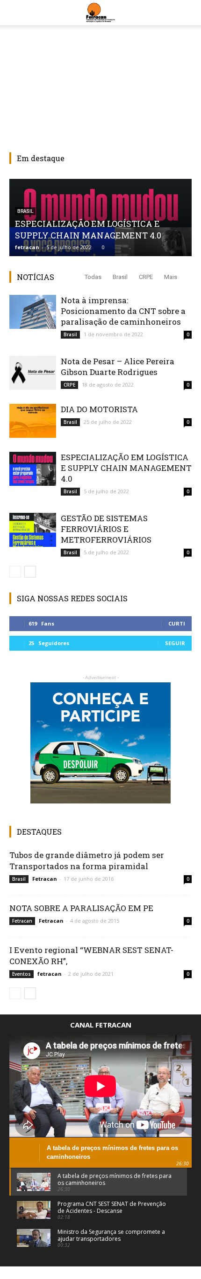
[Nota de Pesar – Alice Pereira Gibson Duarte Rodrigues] (32, 373)
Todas (93, 276)
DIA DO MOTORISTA (99, 409)
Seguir (175, 643)
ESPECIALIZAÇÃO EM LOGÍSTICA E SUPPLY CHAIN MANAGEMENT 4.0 (88, 229)
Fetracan (44, 878)
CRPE (146, 276)
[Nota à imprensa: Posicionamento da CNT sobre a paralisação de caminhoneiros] (32, 312)
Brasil (120, 276)
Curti (176, 623)
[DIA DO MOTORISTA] (32, 421)
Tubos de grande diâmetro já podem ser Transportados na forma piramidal (86, 860)
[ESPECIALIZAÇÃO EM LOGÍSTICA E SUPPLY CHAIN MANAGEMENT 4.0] (32, 469)
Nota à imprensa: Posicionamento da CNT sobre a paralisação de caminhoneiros (123, 311)
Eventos (21, 974)
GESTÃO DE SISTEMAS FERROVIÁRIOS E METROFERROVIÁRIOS (106, 529)
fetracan (27, 247)
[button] (188, 12)
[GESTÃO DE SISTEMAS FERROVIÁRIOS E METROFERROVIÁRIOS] (32, 530)
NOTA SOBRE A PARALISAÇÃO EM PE (81, 908)
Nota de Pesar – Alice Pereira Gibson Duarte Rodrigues (117, 366)
